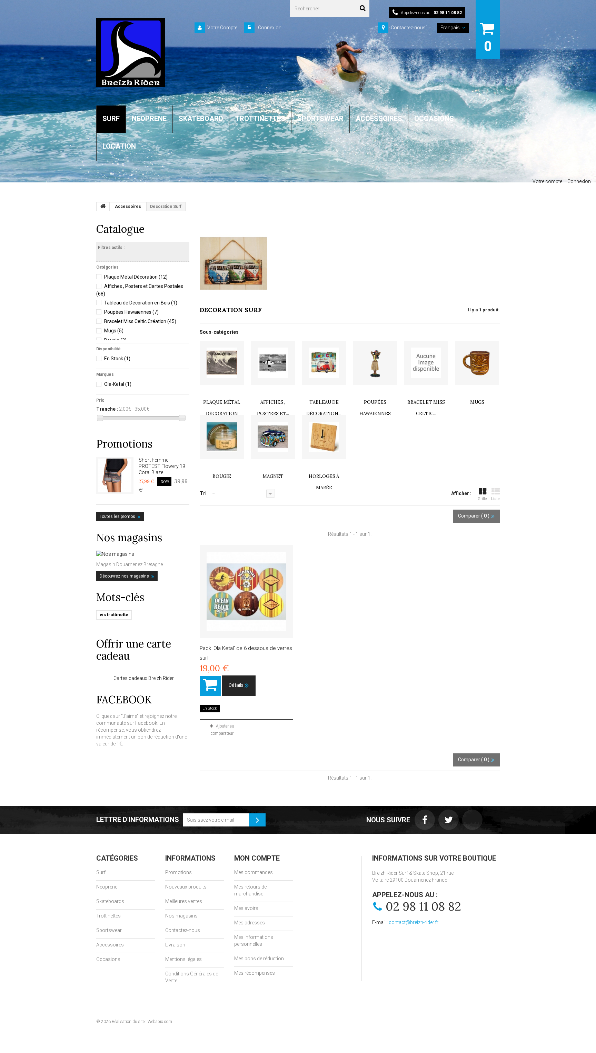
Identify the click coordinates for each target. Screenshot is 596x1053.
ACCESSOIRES (379, 118)
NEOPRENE (149, 118)
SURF (111, 118)
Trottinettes (108, 916)
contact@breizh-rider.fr (413, 922)
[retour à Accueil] (103, 206)
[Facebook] (425, 820)
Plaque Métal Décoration (136, 277)
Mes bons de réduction (259, 958)
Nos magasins (129, 537)
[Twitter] (448, 820)
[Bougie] (222, 437)
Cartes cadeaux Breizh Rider (143, 678)
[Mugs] (477, 363)
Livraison (175, 944)
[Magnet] (273, 437)
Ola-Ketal (117, 384)
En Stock (117, 358)
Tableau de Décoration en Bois (140, 302)
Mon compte (257, 858)
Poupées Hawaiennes (131, 312)
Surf (101, 872)
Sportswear (109, 930)
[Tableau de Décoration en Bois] (324, 363)
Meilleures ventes (183, 901)
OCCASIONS (434, 118)
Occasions (108, 959)
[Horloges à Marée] (324, 437)
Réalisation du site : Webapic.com (142, 1021)
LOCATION (119, 146)
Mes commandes (253, 872)
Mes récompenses (254, 973)
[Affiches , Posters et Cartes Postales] (273, 363)
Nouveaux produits (186, 887)
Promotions (124, 443)
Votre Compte (222, 27)
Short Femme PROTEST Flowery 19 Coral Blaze (162, 466)
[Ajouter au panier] (210, 686)
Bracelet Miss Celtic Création (140, 321)
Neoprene (106, 887)
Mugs (113, 330)
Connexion (269, 27)
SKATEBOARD (201, 118)
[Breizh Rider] (130, 52)
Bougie (221, 476)
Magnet (273, 476)
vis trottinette (114, 614)
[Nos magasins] (142, 554)
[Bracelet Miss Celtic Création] (426, 363)
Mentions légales (183, 959)
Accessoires (110, 944)
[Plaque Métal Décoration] (222, 363)
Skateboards (110, 901)
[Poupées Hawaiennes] (375, 363)
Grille (482, 499)
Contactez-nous (408, 27)
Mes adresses (249, 922)
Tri (203, 493)
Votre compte (547, 181)
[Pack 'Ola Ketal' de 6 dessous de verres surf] (246, 591)
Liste (495, 499)
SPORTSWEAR (320, 118)
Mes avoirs (246, 908)
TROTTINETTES (260, 118)
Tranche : (107, 409)
